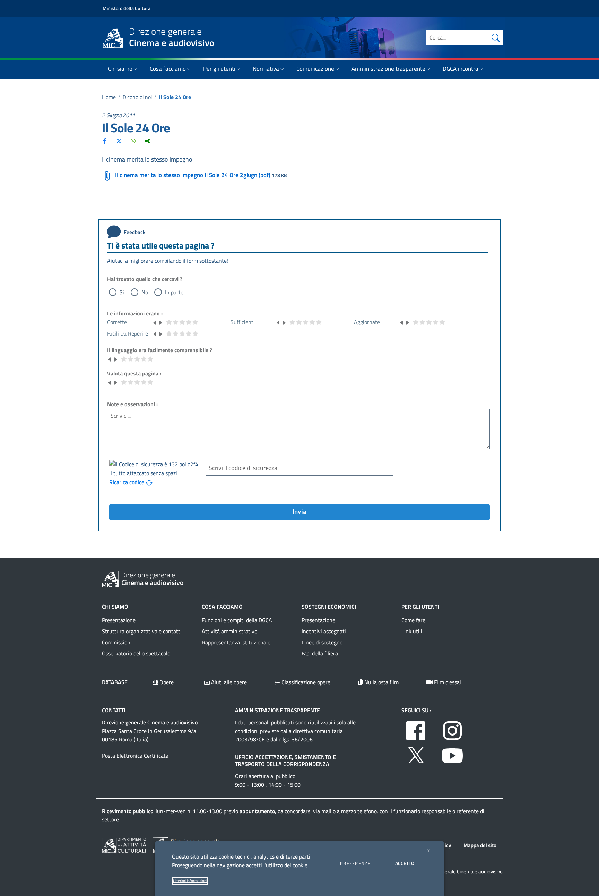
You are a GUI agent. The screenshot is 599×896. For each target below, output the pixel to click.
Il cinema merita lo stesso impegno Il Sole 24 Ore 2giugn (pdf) (192, 175)
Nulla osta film (381, 682)
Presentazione (119, 620)
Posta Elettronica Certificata (135, 755)
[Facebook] (104, 141)
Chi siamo (120, 68)
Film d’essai (447, 682)
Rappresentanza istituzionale (236, 642)
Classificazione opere (305, 682)
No (144, 292)
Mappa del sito (479, 845)
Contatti (113, 710)
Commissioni (117, 642)
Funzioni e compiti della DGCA (237, 620)
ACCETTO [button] (404, 863)
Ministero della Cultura (126, 8)
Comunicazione (315, 68)
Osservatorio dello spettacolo (136, 653)
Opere (166, 682)
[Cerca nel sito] (496, 37)
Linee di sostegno (322, 642)
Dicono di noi (137, 97)
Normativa (266, 68)
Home (109, 97)
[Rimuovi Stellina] (155, 322)
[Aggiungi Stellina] (160, 322)
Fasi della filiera (320, 653)
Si (122, 292)
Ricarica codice (127, 482)
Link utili (411, 631)
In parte (174, 292)
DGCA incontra (460, 68)
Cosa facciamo (168, 68)
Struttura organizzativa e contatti (142, 631)
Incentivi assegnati (324, 631)
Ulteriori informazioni (190, 881)
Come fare (413, 620)
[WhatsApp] (133, 141)
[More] (147, 141)
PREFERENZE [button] (355, 863)
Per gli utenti (219, 68)
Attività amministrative (229, 631)
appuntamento (257, 811)
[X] (118, 141)
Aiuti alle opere (228, 682)
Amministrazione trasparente (388, 68)
